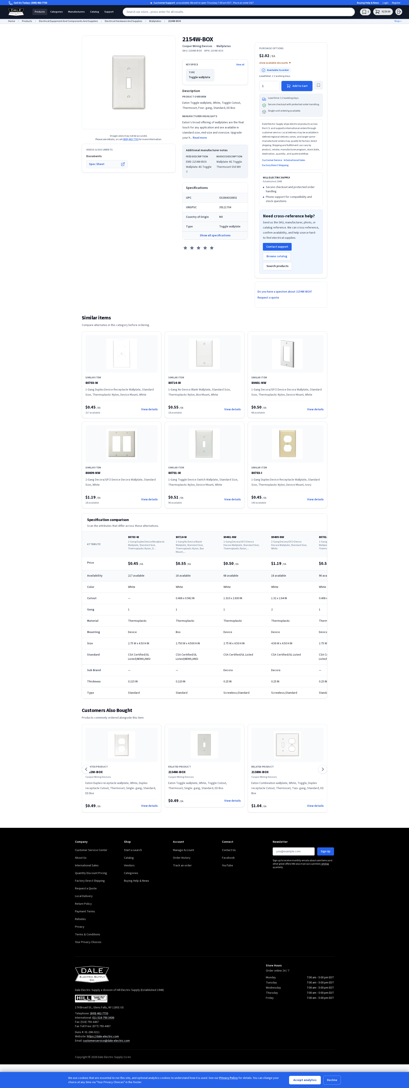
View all (240, 64)
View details (149, 409)
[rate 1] (185, 248)
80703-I (256, 473)
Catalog (94, 12)
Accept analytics (305, 1080)
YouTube (227, 865)
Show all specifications (215, 235)
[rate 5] (212, 248)
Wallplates (223, 46)
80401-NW (258, 382)
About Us (80, 858)
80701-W (174, 473)
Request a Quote (86, 888)
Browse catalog (276, 256)
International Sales (294, 160)
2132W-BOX (94, 772)
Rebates (80, 919)
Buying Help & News (368, 3)
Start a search (133, 850)
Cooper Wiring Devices (197, 46)
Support (109, 12)
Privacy (79, 927)
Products (40, 12)
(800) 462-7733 (39, 3)
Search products (277, 266)
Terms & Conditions (87, 934)
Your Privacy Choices (88, 942)
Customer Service (272, 160)
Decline (332, 1080)
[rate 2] (192, 248)
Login (386, 3)
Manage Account (183, 850)
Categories (56, 12)
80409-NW (92, 473)
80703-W (91, 382)
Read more (200, 138)
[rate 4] (205, 248)
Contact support (277, 247)
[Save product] (318, 85)
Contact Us (229, 850)
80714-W (174, 382)
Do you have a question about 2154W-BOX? (285, 292)
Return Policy (83, 904)
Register (396, 3)
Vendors (129, 865)
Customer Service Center (91, 850)
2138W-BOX (260, 772)
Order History (181, 858)
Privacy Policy (228, 1078)
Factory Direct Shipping (275, 165)
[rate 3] (199, 248)
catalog (324, 864)
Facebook (228, 858)
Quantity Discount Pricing (91, 873)
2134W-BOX (177, 772)
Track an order (182, 865)
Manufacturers (76, 12)
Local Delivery (84, 896)
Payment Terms (85, 911)
